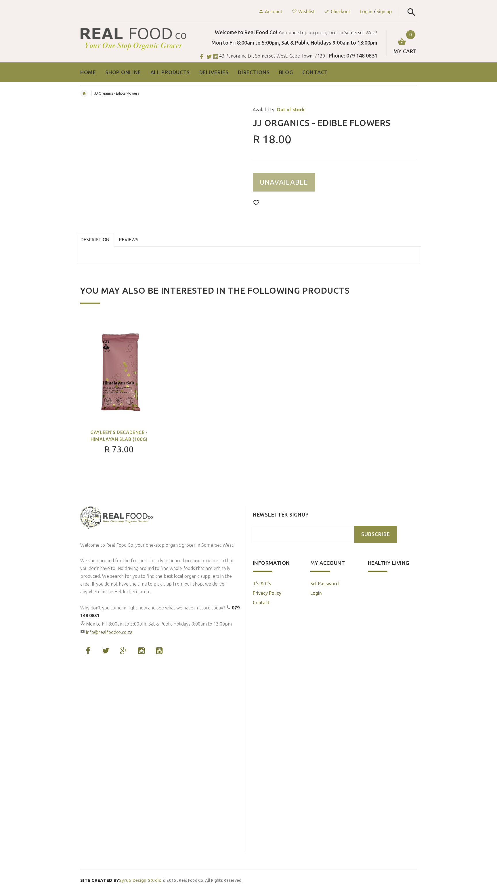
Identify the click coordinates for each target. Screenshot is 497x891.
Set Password (324, 583)
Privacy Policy (267, 593)
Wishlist (306, 11)
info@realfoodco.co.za (109, 632)
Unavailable (284, 182)
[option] (119, 401)
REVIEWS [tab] (128, 239)
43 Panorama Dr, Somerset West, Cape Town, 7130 (272, 55)
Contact (261, 602)
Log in (366, 11)
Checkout (340, 11)
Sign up (384, 11)
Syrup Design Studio (121, 880)
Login (316, 593)
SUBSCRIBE (375, 534)
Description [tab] (95, 239)
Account (273, 11)
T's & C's (262, 583)
